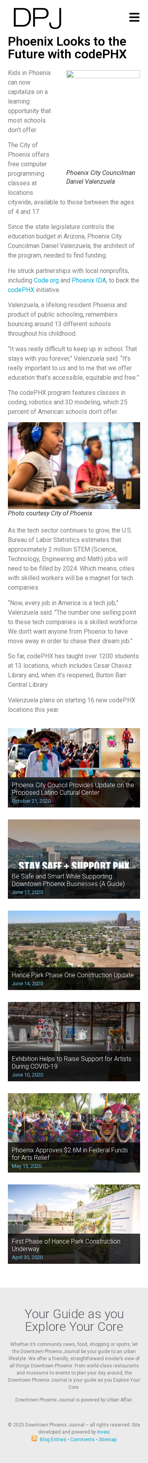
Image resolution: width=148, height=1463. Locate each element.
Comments (82, 1439)
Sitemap (107, 1439)
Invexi (103, 1432)
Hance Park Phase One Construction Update (73, 975)
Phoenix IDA (89, 280)
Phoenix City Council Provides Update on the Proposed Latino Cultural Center (73, 788)
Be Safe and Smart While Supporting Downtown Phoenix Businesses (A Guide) (68, 880)
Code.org (46, 280)
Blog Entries (53, 1439)
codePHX (21, 290)
